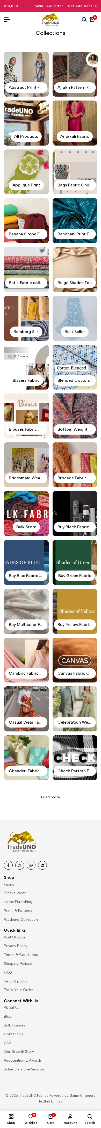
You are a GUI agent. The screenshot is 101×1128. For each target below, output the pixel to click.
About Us (11, 1007)
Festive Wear (15, 893)
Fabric (9, 884)
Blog (8, 1016)
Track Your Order (18, 990)
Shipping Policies (18, 963)
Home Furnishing (18, 902)
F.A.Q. (8, 972)
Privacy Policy (15, 946)
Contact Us (13, 1034)
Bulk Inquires (14, 1025)
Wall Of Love (14, 937)
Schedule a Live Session (24, 1069)
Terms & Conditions (21, 954)
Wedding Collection (21, 919)
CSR (7, 1043)
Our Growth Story (19, 1051)
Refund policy (15, 981)
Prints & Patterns (18, 910)
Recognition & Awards (23, 1060)
